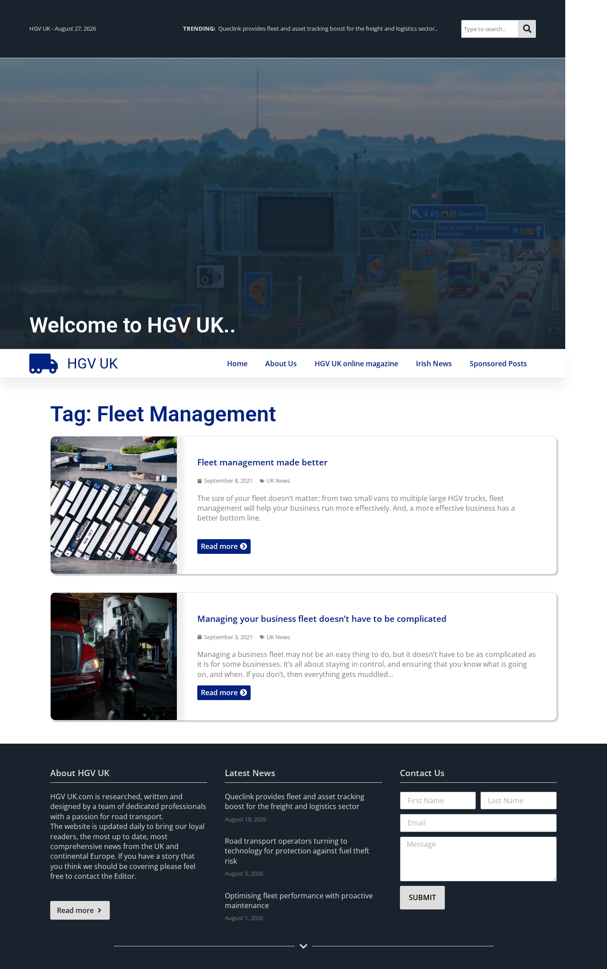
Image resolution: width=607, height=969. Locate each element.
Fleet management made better (262, 462)
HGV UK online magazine (356, 363)
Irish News (434, 363)
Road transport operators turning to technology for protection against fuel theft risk (297, 851)
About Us (281, 363)
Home (237, 363)
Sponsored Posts (498, 363)
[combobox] (490, 28)
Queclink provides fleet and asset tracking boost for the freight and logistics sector (294, 801)
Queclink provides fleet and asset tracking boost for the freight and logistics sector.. (310, 28)
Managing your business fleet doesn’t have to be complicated (322, 619)
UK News (278, 480)
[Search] (527, 28)
